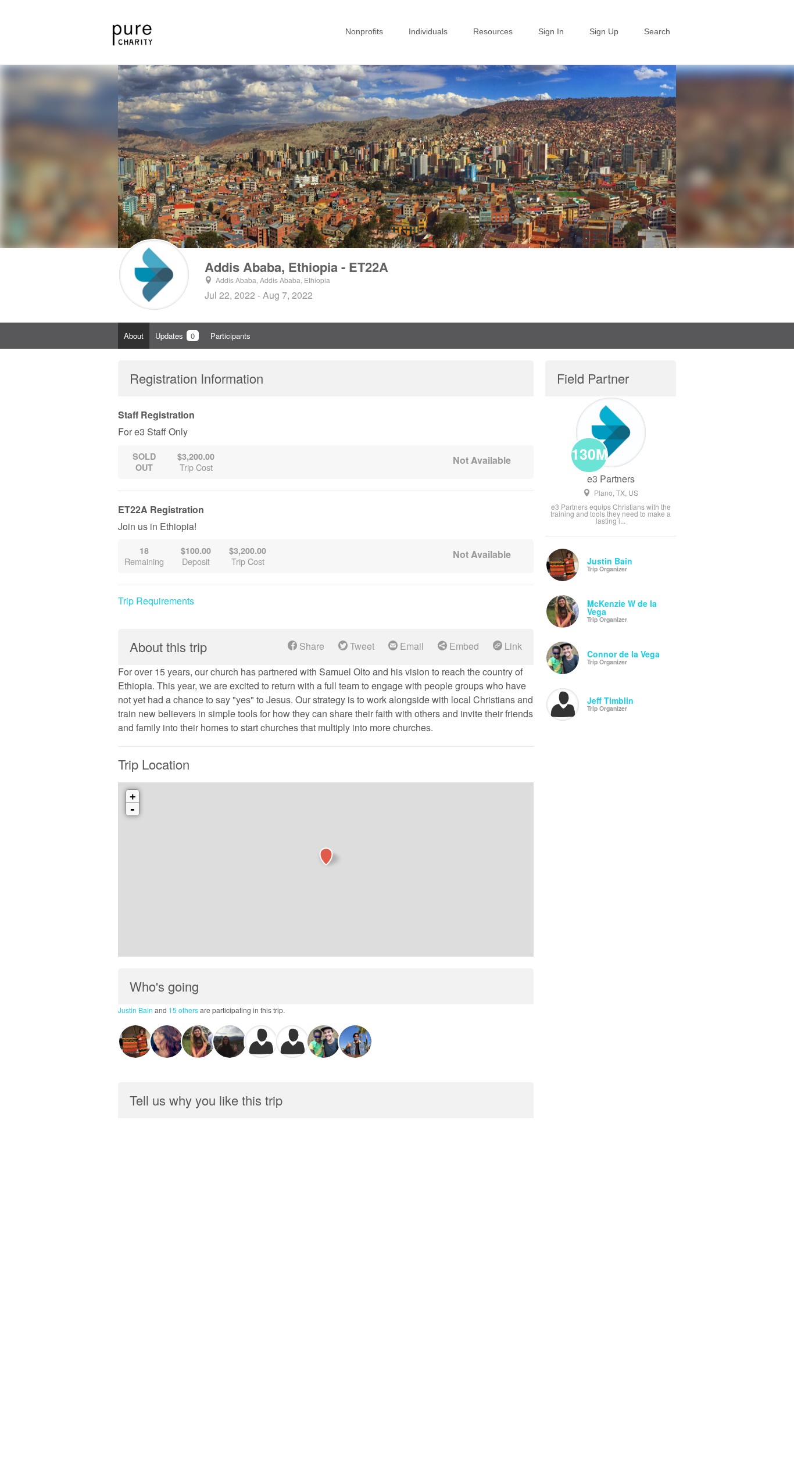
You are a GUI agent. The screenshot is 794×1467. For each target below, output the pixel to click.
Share (310, 646)
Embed (463, 646)
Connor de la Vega (623, 654)
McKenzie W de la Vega (622, 607)
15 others (183, 1010)
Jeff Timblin (610, 700)
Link (512, 646)
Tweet (361, 646)
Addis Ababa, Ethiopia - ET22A (296, 267)
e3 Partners (611, 479)
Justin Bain (135, 1010)
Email (411, 646)
